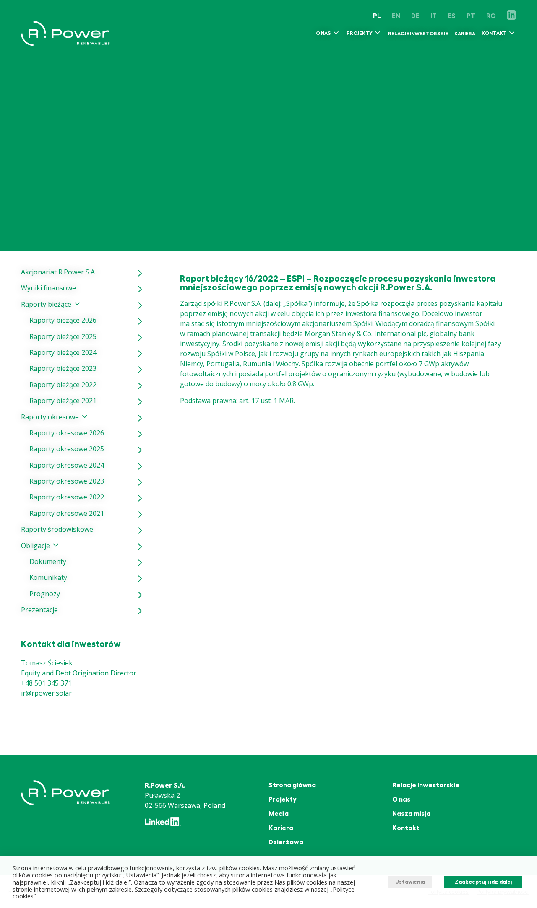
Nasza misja (411, 813)
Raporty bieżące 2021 (62, 400)
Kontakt (494, 33)
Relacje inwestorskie (418, 33)
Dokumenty (47, 561)
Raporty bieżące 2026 (62, 320)
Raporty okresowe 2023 (66, 481)
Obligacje (35, 545)
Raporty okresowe (50, 417)
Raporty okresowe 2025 (66, 449)
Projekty (360, 33)
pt (471, 16)
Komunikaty (48, 577)
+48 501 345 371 (46, 683)
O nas (323, 33)
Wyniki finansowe (48, 288)
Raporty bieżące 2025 (62, 336)
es (452, 16)
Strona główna (292, 785)
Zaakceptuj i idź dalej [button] (483, 882)
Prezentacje (39, 609)
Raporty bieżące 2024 (62, 352)
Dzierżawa (285, 842)
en (396, 16)
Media (278, 813)
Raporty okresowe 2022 (66, 497)
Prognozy (44, 594)
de (415, 16)
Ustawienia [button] (410, 882)
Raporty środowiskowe (57, 529)
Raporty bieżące (46, 304)
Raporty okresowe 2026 (66, 433)
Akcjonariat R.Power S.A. (58, 272)
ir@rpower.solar (46, 693)
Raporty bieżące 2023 (62, 368)
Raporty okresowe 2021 (66, 513)
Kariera (464, 33)
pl (377, 16)
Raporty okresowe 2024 (66, 465)
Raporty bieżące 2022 (62, 384)
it (433, 16)
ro (491, 16)
